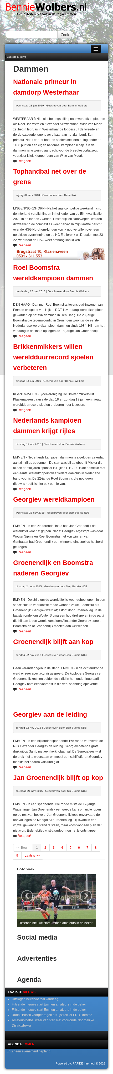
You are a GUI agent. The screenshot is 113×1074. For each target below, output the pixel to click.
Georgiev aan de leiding (50, 714)
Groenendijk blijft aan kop (53, 641)
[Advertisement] (63, 698)
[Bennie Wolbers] (56, 11)
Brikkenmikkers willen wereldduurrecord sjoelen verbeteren (53, 357)
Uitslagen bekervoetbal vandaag (35, 999)
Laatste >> (32, 855)
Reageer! (24, 161)
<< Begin (23, 848)
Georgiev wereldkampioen (54, 499)
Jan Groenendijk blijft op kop (58, 777)
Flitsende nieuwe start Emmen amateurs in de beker (49, 1004)
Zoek (65, 34)
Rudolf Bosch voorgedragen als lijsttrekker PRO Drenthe (52, 1015)
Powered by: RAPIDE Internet (75, 1063)
